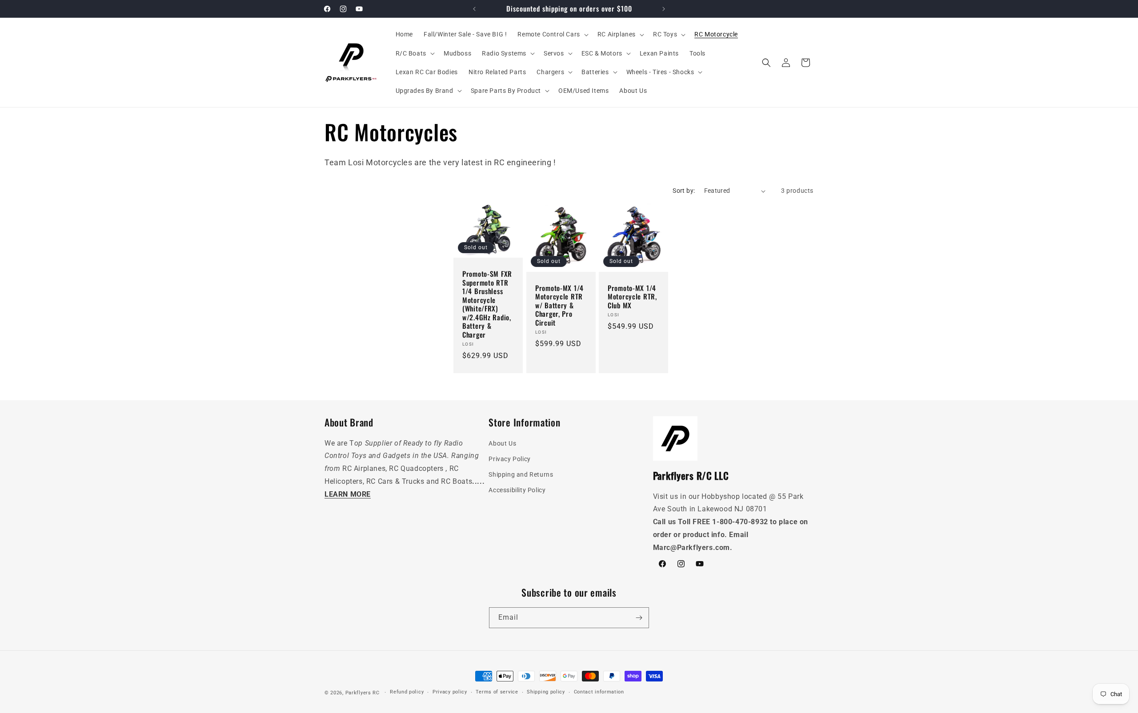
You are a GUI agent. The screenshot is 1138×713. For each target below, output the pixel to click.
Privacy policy (450, 692)
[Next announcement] (663, 8)
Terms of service (497, 692)
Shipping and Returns (521, 474)
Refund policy (407, 692)
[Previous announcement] (474, 8)
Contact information (599, 692)
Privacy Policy (509, 458)
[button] (552, 34)
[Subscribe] (639, 617)
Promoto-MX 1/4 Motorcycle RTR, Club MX (632, 297)
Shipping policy (546, 692)
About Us (502, 443)
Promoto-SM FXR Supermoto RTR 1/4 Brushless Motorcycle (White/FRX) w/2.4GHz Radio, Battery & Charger (487, 304)
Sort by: (684, 190)
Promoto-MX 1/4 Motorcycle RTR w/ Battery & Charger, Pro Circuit (559, 305)
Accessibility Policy (517, 490)
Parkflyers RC (363, 693)
